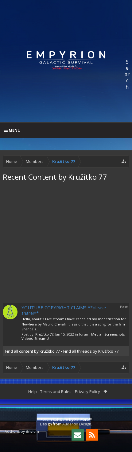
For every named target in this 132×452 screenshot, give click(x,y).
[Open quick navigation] (123, 161)
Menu (14, 130)
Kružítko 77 (44, 334)
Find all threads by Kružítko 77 (90, 351)
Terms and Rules (56, 391)
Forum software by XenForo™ (66, 419)
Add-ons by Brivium (22, 431)
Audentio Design (76, 424)
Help (32, 391)
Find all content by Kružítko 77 (32, 351)
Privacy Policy (87, 391)
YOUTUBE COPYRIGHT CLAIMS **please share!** (63, 310)
